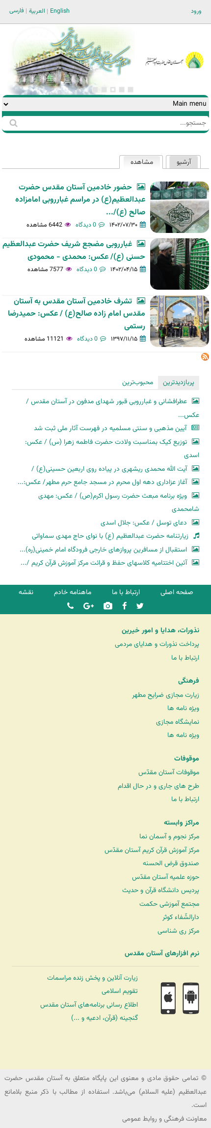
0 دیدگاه (86, 225)
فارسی (16, 11)
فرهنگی (188, 681)
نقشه (26, 592)
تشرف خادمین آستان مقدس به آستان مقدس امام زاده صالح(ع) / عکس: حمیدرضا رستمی (76, 314)
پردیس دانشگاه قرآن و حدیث (160, 890)
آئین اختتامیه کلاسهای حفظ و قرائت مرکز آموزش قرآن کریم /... (104, 563)
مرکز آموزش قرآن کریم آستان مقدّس (152, 850)
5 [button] (95, 89)
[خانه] (174, 46)
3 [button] (113, 89)
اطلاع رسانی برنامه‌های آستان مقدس (89, 1005)
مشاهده (138, 162)
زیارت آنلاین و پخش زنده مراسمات (92, 978)
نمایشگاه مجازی (177, 722)
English (60, 11)
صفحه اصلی (176, 592)
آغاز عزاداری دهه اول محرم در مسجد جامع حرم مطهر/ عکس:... (102, 482)
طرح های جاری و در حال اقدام (158, 786)
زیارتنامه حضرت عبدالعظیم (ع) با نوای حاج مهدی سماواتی (110, 536)
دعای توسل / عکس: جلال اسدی (144, 523)
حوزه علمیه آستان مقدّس (165, 877)
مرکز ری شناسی (178, 931)
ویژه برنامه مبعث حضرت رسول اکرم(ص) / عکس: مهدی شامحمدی (118, 503)
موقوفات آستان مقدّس (168, 772)
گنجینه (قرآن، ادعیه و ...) (104, 1018)
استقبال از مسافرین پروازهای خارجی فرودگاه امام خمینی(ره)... (103, 550)
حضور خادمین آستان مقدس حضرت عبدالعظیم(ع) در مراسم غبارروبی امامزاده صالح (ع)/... (80, 200)
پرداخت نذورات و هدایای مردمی (157, 644)
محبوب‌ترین (137, 382)
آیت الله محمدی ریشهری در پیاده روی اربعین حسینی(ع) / (109, 469)
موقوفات (186, 759)
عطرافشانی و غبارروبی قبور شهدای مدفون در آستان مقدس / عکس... (112, 408)
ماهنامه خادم (72, 592)
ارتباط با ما (126, 592)
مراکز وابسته (181, 823)
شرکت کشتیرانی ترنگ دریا (34, 1061)
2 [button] (122, 89)
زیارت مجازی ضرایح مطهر (165, 695)
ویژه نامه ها (183, 708)
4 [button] (104, 89)
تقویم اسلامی (120, 991)
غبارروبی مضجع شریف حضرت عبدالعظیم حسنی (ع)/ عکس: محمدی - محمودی (73, 250)
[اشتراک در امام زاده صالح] (205, 359)
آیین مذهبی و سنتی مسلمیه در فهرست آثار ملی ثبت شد (110, 428)
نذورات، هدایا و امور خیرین (160, 630)
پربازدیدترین (178, 382)
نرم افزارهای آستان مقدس (162, 953)
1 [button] (130, 89)
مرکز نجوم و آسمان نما (169, 836)
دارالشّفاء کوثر (180, 917)
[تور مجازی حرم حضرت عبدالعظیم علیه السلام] (39, 80)
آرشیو (184, 162)
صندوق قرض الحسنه (171, 863)
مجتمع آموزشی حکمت (169, 904)
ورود (196, 11)
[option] (71, 59)
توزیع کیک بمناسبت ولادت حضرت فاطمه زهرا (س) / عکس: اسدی (112, 449)
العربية (37, 11)
